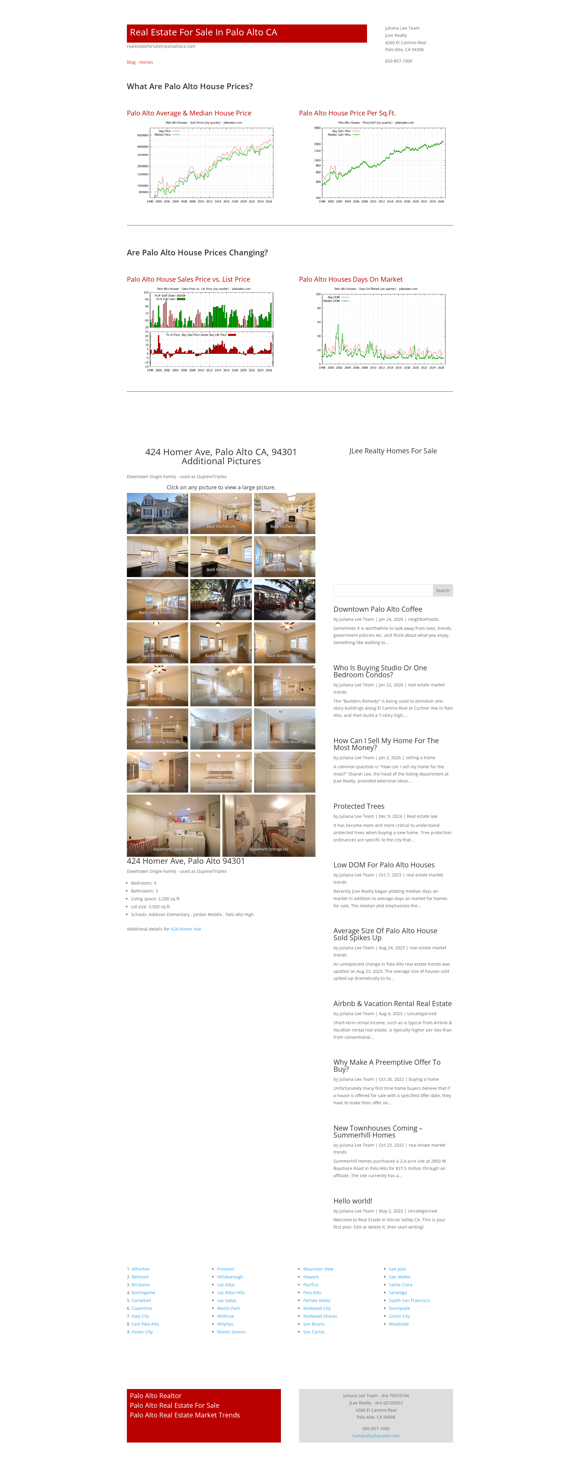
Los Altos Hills (231, 1292)
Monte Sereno (231, 1332)
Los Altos (226, 1284)
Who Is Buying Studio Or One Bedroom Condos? (380, 671)
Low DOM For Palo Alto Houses (384, 865)
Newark (311, 1277)
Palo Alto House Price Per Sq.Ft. (347, 112)
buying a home (424, 1079)
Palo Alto (312, 1292)
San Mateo (400, 1277)
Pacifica (310, 1284)
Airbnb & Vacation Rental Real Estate (393, 1003)
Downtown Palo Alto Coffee (378, 609)
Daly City (140, 1316)
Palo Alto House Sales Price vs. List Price (188, 278)
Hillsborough (230, 1277)
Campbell (141, 1300)
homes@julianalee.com (376, 1436)
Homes (146, 62)
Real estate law (422, 816)
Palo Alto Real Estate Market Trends (185, 1414)
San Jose (397, 1269)
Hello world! (353, 1201)
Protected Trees (359, 806)
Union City (399, 1316)
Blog (131, 62)
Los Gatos (227, 1300)
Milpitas (225, 1324)
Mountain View (318, 1269)
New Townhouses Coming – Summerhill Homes (378, 1131)
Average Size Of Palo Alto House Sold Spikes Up (385, 934)
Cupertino (142, 1308)
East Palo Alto (145, 1324)
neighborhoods (423, 619)
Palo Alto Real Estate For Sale (174, 1405)
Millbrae (225, 1316)
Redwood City (317, 1308)
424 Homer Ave (186, 929)
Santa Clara (400, 1284)
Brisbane (141, 1284)
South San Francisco (409, 1300)
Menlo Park (228, 1308)
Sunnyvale (399, 1308)
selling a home (420, 757)
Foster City (142, 1332)
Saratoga (398, 1292)
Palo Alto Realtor (156, 1395)
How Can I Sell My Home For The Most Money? (386, 744)
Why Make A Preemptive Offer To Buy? (387, 1065)
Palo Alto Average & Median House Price (189, 112)
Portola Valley (316, 1300)
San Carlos (314, 1332)
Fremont (225, 1269)
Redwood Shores (320, 1316)
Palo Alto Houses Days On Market (351, 278)
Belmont (140, 1277)
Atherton (141, 1269)
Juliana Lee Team (357, 619)
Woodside (399, 1324)
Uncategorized (422, 1013)
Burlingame (143, 1292)
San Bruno (313, 1324)
